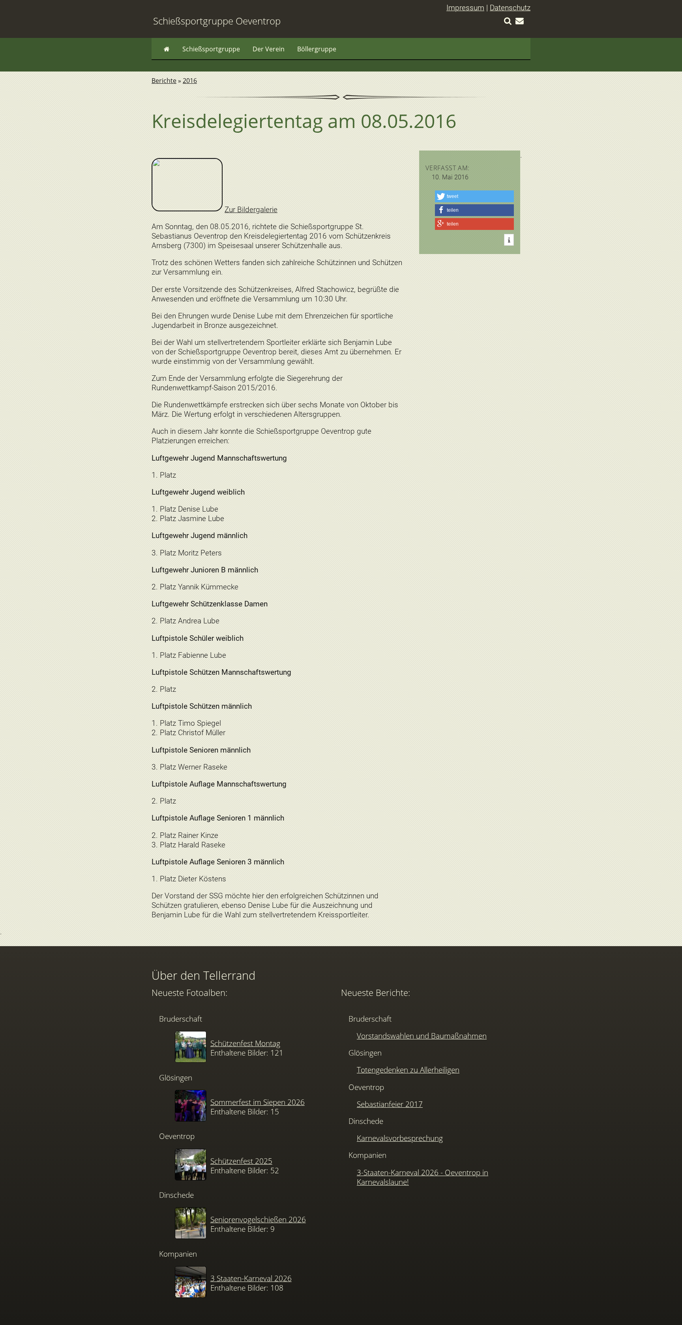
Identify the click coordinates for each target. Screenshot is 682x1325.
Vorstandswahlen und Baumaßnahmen (422, 1035)
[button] (474, 196)
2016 (190, 80)
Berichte (164, 80)
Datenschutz (510, 7)
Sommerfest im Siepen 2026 (257, 1102)
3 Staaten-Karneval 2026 (251, 1278)
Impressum (465, 7)
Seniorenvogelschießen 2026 (258, 1219)
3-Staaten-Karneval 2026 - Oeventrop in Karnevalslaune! (422, 1177)
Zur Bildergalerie (251, 209)
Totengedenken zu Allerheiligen (408, 1069)
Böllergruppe (316, 49)
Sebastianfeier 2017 (390, 1104)
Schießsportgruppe (211, 49)
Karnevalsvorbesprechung (400, 1138)
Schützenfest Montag (245, 1043)
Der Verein (269, 49)
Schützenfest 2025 (241, 1161)
